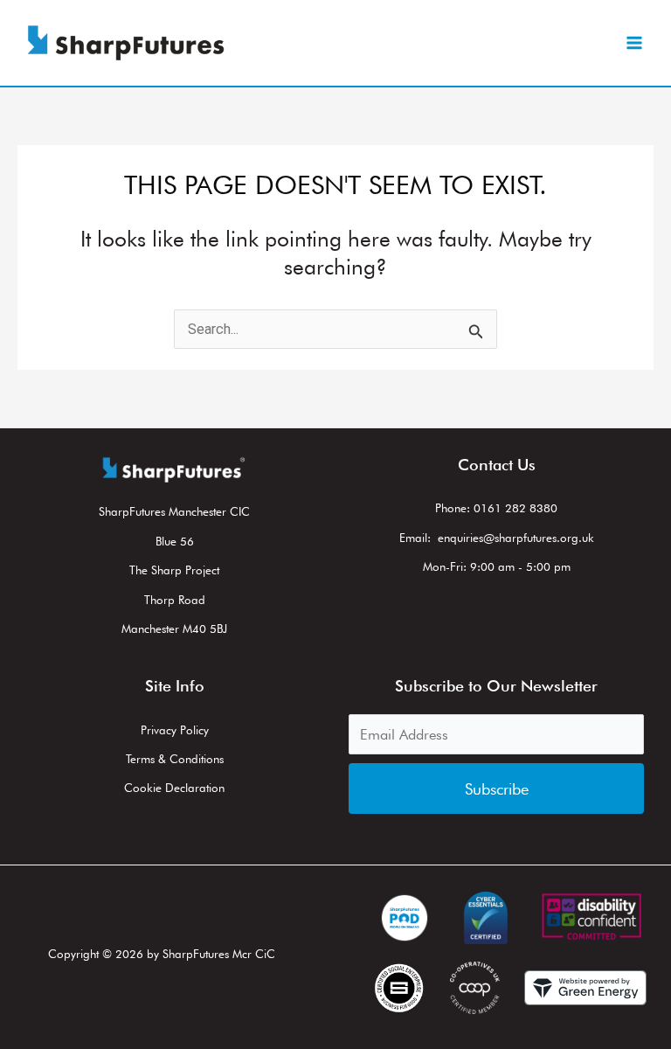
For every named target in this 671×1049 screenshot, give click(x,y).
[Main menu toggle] (634, 43)
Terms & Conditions (175, 759)
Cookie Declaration (174, 788)
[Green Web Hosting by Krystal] (585, 988)
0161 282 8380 (515, 508)
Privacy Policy (175, 730)
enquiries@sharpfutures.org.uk (516, 538)
